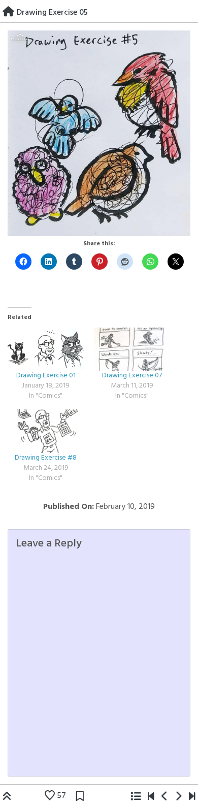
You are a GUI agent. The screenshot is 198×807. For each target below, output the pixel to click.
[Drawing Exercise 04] (165, 797)
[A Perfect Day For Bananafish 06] (192, 797)
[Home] (8, 12)
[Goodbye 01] (151, 797)
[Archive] (135, 797)
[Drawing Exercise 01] (46, 349)
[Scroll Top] (7, 797)
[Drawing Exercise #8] (46, 431)
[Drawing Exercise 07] (132, 349)
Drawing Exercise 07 (132, 375)
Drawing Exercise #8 (46, 458)
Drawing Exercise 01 (46, 375)
